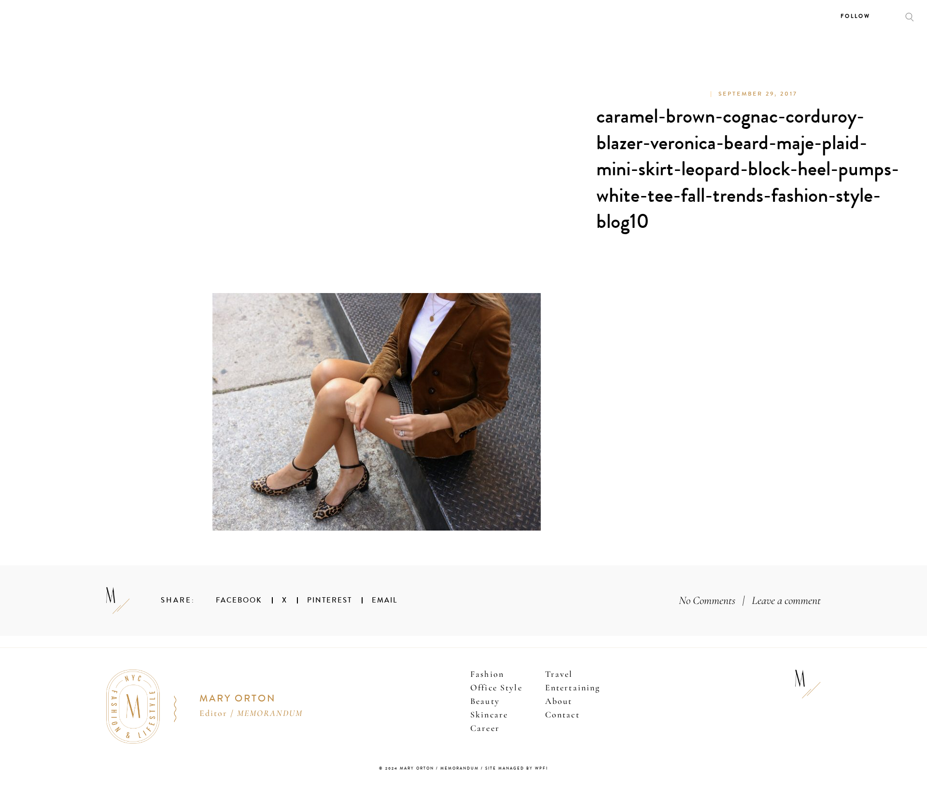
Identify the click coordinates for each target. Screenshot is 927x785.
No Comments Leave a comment (750, 600)
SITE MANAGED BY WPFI (516, 768)
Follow (856, 16)
